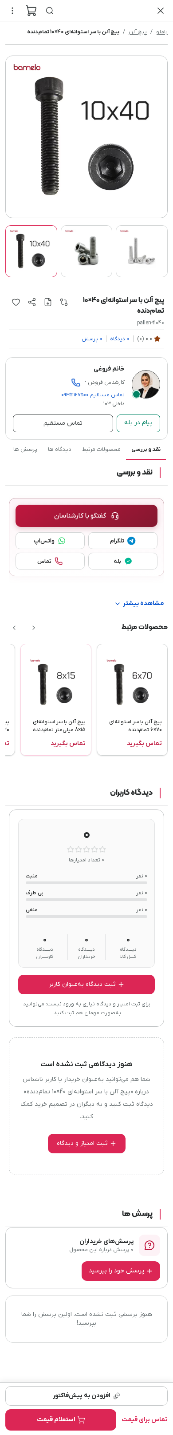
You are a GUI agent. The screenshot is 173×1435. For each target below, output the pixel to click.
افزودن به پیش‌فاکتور (81, 1395)
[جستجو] (50, 11)
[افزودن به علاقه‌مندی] (16, 302)
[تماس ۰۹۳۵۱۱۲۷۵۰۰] (76, 382)
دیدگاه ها (59, 449)
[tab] (31, 251)
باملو (162, 32)
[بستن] (160, 11)
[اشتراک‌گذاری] (32, 302)
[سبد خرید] (31, 11)
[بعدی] (14, 628)
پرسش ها (25, 449)
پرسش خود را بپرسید (116, 1271)
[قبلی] (34, 628)
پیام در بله (138, 423)
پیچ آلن (138, 32)
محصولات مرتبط (101, 449)
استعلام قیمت (56, 1419)
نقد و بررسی (146, 449)
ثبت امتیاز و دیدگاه (82, 1143)
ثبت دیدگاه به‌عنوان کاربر (82, 984)
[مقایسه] (64, 302)
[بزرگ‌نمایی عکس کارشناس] (146, 384)
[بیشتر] (12, 11)
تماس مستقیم (93, 395)
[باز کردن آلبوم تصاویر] (86, 137)
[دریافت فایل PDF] (48, 302)
